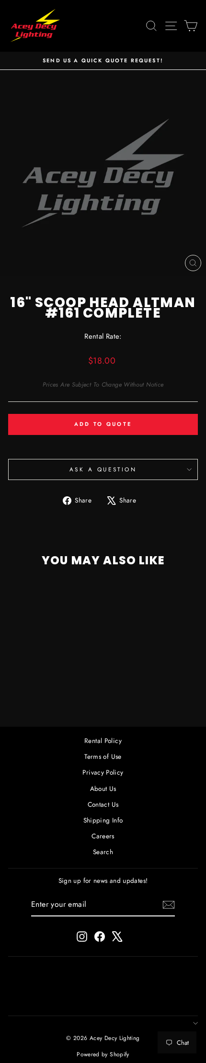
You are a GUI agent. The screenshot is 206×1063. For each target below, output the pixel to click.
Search (103, 852)
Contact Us (103, 804)
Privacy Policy (102, 772)
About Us (103, 788)
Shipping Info (103, 820)
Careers (103, 836)
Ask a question (103, 469)
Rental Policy (103, 740)
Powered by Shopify (103, 1054)
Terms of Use (102, 756)
